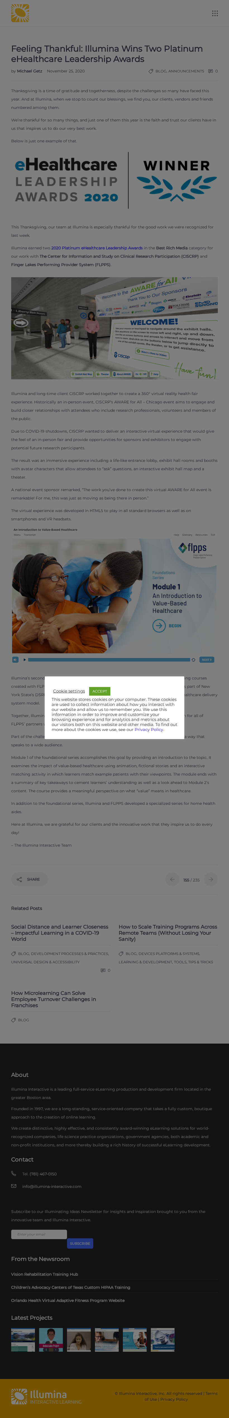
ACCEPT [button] (99, 691)
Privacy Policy (149, 729)
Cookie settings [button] (69, 691)
